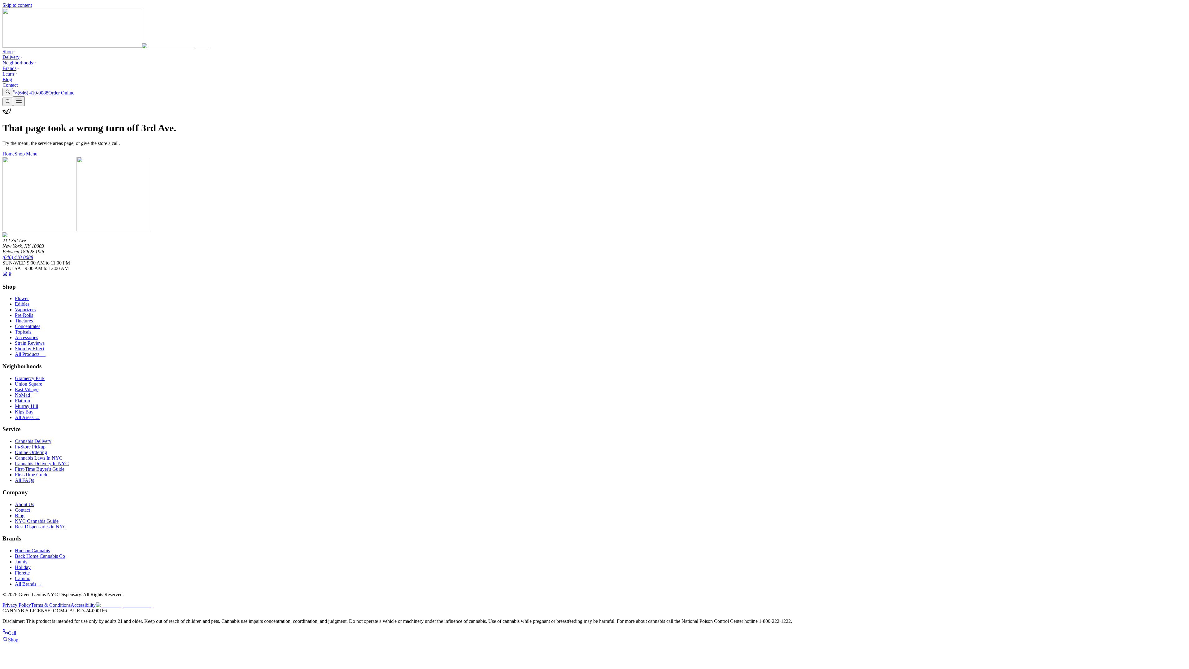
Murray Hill (26, 406)
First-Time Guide (31, 474)
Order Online (61, 92)
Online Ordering (31, 452)
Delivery (11, 57)
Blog (7, 79)
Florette (22, 572)
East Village (26, 389)
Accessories (26, 337)
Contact (10, 85)
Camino (22, 578)
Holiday (23, 567)
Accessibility (83, 605)
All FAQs (24, 480)
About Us (24, 504)
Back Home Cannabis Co (40, 556)
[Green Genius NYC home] (106, 46)
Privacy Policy (16, 605)
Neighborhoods (17, 62)
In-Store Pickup (30, 446)
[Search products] (7, 92)
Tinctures (24, 320)
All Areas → (27, 417)
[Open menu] (19, 101)
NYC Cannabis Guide (37, 521)
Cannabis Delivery (33, 441)
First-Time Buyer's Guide (39, 469)
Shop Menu (26, 153)
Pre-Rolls (24, 315)
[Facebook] (9, 274)
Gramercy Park (30, 378)
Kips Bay (24, 411)
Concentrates (27, 326)
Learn (8, 74)
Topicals (23, 331)
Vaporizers (25, 309)
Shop (7, 51)
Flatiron (22, 400)
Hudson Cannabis (32, 550)
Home (8, 153)
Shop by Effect (29, 348)
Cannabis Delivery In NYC (42, 463)
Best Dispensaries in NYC (41, 526)
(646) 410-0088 (17, 257)
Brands (9, 68)
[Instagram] (4, 274)
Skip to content (17, 5)
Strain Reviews (30, 343)
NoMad (22, 395)
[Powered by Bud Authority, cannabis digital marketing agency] (125, 605)
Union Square (28, 384)
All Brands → (28, 584)
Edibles (22, 304)
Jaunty (21, 561)
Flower (22, 298)
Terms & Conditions (51, 605)
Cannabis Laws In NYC (39, 458)
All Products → (30, 354)
